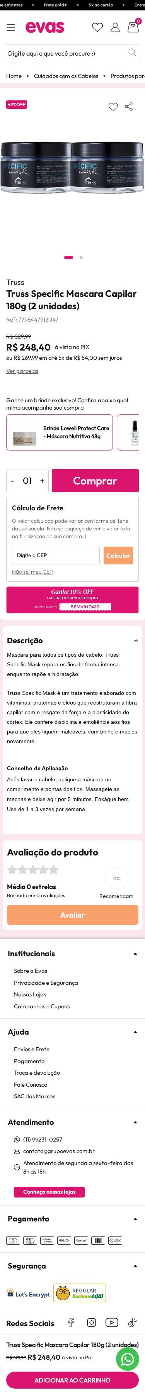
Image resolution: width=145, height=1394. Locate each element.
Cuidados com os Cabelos (66, 76)
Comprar (95, 480)
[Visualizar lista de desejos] (97, 27)
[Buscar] (132, 52)
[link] (76, 971)
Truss (15, 282)
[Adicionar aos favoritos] (113, 106)
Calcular (118, 555)
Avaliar (72, 915)
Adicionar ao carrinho (72, 1380)
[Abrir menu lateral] (10, 28)
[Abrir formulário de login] (115, 27)
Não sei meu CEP (32, 571)
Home (14, 76)
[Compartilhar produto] (130, 106)
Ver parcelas (22, 370)
